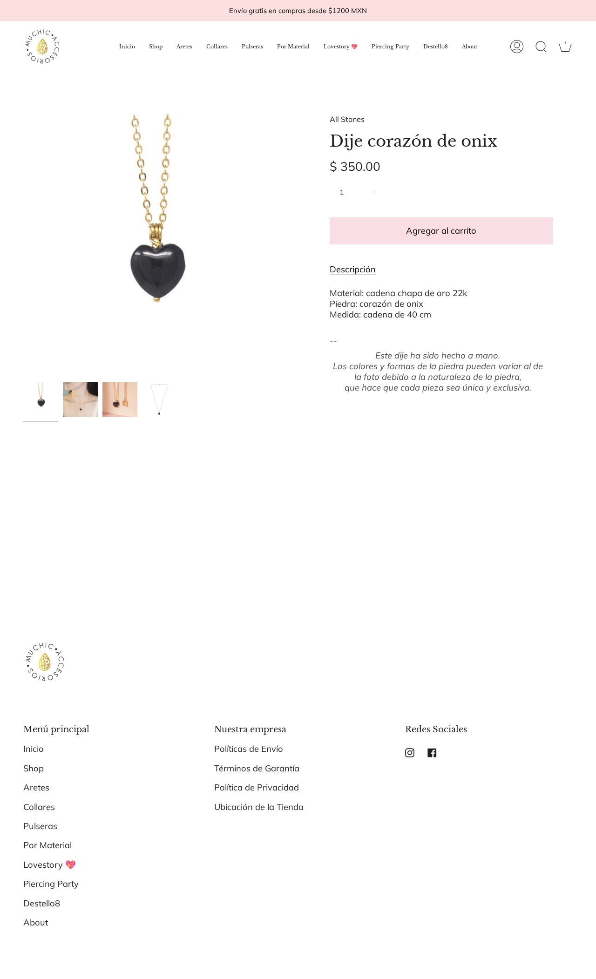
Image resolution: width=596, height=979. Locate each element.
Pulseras (40, 826)
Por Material (47, 845)
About (35, 922)
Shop (33, 768)
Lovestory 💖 (49, 864)
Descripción (353, 269)
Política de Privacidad (256, 787)
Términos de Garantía (256, 768)
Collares (39, 807)
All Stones (347, 119)
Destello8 (41, 903)
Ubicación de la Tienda (259, 807)
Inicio (33, 748)
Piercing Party (51, 883)
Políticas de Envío (248, 748)
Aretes (36, 787)
